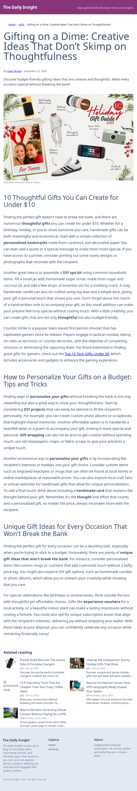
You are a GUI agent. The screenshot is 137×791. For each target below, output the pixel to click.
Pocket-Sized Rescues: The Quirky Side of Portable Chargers (42, 662)
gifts (21, 24)
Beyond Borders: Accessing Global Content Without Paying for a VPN (43, 712)
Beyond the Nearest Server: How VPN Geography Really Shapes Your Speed (108, 687)
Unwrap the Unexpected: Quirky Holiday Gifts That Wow (108, 662)
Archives (54, 749)
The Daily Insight (20, 7)
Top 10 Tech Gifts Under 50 (87, 353)
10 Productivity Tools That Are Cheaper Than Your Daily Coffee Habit (41, 687)
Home (12, 24)
